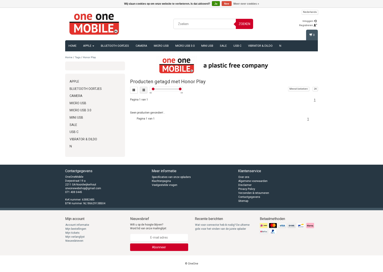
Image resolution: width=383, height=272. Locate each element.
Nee (226, 3)
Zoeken (244, 24)
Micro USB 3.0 (185, 45)
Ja (215, 3)
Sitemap (243, 201)
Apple (87, 45)
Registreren (306, 25)
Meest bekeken (298, 88)
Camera (141, 45)
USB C (237, 45)
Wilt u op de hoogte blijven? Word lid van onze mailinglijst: (148, 226)
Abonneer (159, 247)
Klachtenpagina (161, 181)
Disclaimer (245, 185)
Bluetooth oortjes (115, 45)
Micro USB (161, 45)
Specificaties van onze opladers (171, 177)
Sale (223, 45)
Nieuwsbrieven (74, 240)
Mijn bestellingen (75, 228)
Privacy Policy (246, 189)
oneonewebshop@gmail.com (83, 188)
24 (315, 88)
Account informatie (77, 224)
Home (72, 45)
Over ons (243, 177)
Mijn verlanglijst (75, 236)
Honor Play (89, 57)
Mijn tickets (72, 232)
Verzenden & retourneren (253, 193)
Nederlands (310, 12)
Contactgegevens (249, 197)
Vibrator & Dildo (260, 45)
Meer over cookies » (246, 3)
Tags (77, 57)
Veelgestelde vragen (164, 185)
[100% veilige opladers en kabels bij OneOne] (94, 23)
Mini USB (207, 45)
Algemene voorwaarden (253, 181)
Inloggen (308, 21)
